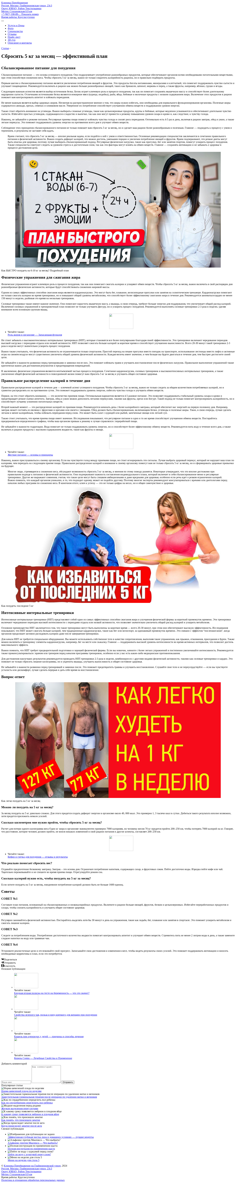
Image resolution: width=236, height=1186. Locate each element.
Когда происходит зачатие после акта (21, 1125)
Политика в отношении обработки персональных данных (33, 1180)
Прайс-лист (14, 37)
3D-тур (11, 40)
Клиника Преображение (14, 2)
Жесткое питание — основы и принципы (30, 454)
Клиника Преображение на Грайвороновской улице (32, 1165)
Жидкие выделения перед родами (19, 1108)
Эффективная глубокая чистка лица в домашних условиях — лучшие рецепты (51, 1137)
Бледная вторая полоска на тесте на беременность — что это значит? (51, 993)
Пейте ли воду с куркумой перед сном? (29, 1154)
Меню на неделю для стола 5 (23, 1160)
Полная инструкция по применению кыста (31, 1148)
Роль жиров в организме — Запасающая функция (35, 334)
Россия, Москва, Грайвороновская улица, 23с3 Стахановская (26, 8)
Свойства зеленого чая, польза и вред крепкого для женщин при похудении (55, 1014)
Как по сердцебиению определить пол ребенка (27, 1102)
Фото (10, 28)
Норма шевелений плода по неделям (21, 1091)
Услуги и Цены (16, 25)
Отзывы (12, 34)
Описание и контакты (20, 42)
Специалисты (15, 31)
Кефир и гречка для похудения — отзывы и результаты (38, 856)
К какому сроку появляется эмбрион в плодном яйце (30, 1114)
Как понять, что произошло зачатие (20, 1120)
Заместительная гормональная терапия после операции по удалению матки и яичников (49, 1097)
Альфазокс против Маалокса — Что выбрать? (33, 1142)
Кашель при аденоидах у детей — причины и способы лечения (48, 1036)
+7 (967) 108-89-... (20, 14)
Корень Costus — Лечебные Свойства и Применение (43, 1058)
